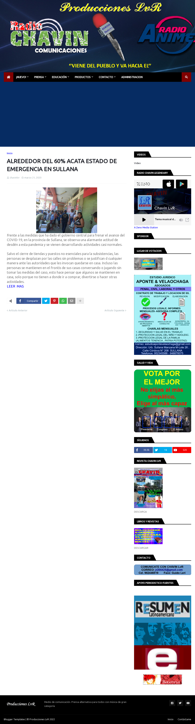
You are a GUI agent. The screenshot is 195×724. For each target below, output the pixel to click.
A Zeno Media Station (146, 227)
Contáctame (184, 719)
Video (137, 163)
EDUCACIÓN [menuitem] (59, 77)
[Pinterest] (54, 301)
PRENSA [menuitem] (39, 77)
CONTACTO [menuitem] (106, 77)
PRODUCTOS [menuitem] (83, 77)
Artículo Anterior (18, 310)
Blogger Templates (14, 719)
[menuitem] (8, 77)
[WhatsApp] (63, 301)
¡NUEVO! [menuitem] (21, 77)
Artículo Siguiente (114, 310)
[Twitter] (46, 301)
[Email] (71, 301)
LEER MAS (15, 286)
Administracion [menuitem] (132, 77)
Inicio (10, 153)
